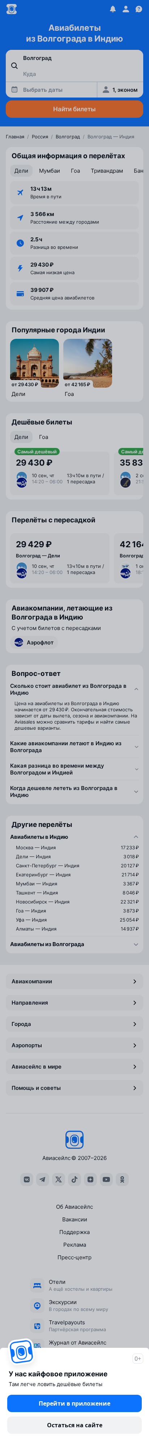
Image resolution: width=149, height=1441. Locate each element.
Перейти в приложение (74, 1403)
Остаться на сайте (74, 1425)
